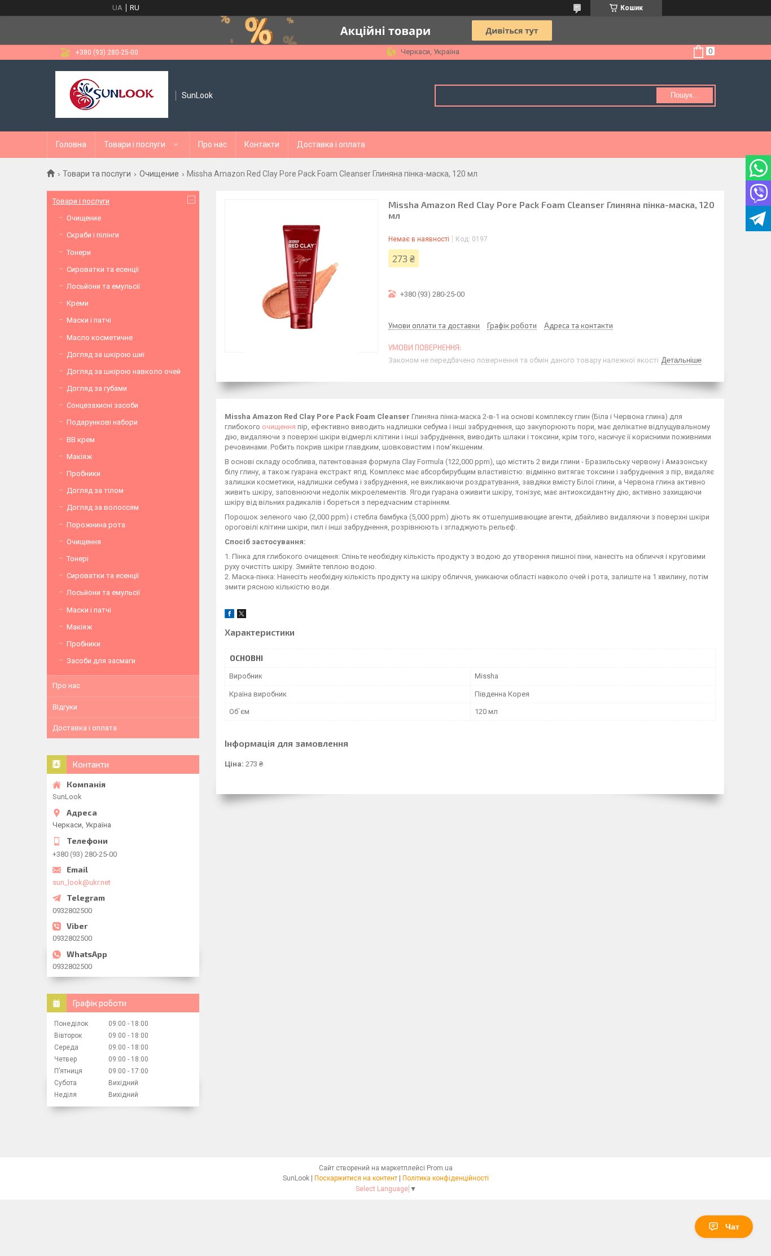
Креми (78, 303)
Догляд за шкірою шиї (105, 354)
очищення (279, 426)
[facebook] (229, 615)
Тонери (79, 252)
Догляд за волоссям (103, 507)
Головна (71, 144)
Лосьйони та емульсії (103, 286)
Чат (732, 1226)
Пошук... (685, 95)
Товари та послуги (97, 173)
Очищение (159, 173)
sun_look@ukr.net (81, 882)
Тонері (78, 558)
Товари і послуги (134, 144)
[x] (241, 615)
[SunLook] (111, 95)
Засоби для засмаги (101, 660)
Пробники (83, 473)
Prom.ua (440, 1168)
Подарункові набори (102, 422)
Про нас (212, 144)
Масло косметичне (100, 337)
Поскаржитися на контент (355, 1178)
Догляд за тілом (95, 490)
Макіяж (79, 456)
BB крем (81, 439)
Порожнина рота (96, 525)
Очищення (84, 541)
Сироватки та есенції (103, 269)
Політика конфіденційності (445, 1178)
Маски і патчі (89, 320)
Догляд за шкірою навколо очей (124, 371)
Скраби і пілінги (93, 235)
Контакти (261, 144)
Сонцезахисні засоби (102, 405)
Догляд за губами (97, 388)
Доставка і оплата (331, 144)
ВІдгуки (64, 707)
